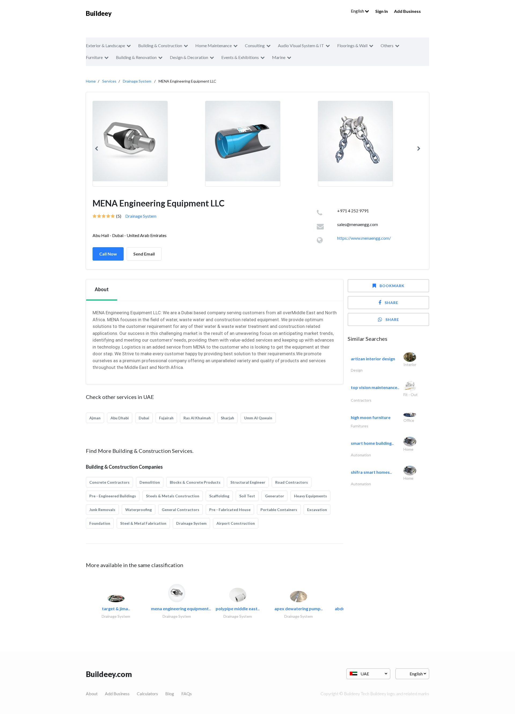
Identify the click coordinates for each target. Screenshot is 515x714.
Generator (274, 496)
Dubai (144, 418)
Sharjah (227, 418)
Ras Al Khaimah (197, 418)
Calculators (147, 693)
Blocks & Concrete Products (195, 482)
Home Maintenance (213, 45)
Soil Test (247, 496)
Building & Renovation (136, 57)
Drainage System (137, 81)
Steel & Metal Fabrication (143, 523)
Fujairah (166, 418)
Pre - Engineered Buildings (112, 496)
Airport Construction (235, 523)
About (92, 693)
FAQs (186, 693)
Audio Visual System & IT (301, 45)
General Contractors (180, 509)
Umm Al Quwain (258, 418)
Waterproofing (138, 509)
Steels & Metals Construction (172, 496)
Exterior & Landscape (105, 45)
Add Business (407, 11)
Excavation (317, 509)
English (358, 10)
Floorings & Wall (352, 45)
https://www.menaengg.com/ (364, 238)
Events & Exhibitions (240, 57)
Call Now (108, 253)
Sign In (381, 11)
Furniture (94, 57)
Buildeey (99, 13)
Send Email (144, 253)
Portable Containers (278, 509)
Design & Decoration (189, 57)
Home (91, 81)
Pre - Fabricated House (230, 509)
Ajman (95, 418)
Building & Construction (160, 45)
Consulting (255, 45)
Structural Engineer (247, 482)
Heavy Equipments (310, 496)
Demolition (149, 482)
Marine (278, 57)
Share (391, 302)
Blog (169, 693)
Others (387, 45)
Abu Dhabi (120, 418)
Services (109, 81)
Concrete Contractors (109, 482)
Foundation (99, 523)
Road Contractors (291, 482)
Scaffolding (219, 496)
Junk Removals (102, 509)
